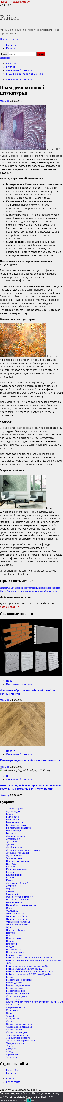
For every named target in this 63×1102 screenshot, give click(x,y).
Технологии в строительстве (21, 1040)
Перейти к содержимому (15, 1)
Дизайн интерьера (15, 847)
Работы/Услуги (14, 955)
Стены (9, 1021)
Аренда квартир (14, 808)
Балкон (9, 814)
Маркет (10, 888)
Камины (10, 866)
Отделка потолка (15, 913)
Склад (9, 1013)
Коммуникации (14, 874)
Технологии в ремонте (18, 1037)
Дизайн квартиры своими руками (23, 850)
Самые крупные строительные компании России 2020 (34, 1002)
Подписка (5, 57)
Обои (9, 908)
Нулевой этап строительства (21, 905)
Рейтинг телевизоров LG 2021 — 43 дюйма (29, 974)
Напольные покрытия (17, 899)
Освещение (12, 910)
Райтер (10, 17)
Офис (9, 927)
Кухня (9, 880)
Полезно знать (13, 938)
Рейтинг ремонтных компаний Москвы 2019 (29, 971)
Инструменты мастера (17, 861)
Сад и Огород (13, 999)
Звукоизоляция (14, 855)
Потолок (10, 941)
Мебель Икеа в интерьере (19, 897)
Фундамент (12, 1054)
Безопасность (13, 819)
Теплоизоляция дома (17, 1035)
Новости (11, 680)
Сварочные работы (16, 1007)
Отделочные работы (16, 916)
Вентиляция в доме (16, 825)
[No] (32, 1100)
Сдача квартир (13, 1010)
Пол (8, 935)
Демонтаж (11, 841)
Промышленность (15, 952)
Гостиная (11, 833)
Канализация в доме (16, 869)
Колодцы (11, 872)
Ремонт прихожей (15, 990)
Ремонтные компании (17, 993)
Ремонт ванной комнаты (19, 979)
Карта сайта (12, 48)
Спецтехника (13, 1018)
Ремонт (10, 977)
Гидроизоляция (14, 830)
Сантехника (12, 1004)
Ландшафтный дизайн (17, 883)
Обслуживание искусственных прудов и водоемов (30, 587)
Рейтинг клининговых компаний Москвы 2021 (31, 957)
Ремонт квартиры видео (18, 985)
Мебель (10, 891)
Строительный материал (19, 1024)
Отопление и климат (17, 924)
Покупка (10, 932)
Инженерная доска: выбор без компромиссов (30, 760)
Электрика (11, 1057)
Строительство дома (16, 1032)
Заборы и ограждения (17, 852)
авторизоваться (9, 607)
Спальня (10, 1015)
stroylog (5, 101)
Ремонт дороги (14, 982)
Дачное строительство (17, 836)
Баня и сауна (12, 816)
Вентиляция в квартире (18, 827)
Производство (13, 949)
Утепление (11, 1049)
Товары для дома (15, 1043)
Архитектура (13, 811)
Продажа (10, 946)
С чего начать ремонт (17, 996)
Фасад (9, 1051)
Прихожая (11, 944)
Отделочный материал (19, 79)
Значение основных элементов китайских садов (28, 591)
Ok (29, 1100)
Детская (10, 844)
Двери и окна (13, 839)
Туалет (9, 1046)
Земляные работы (15, 858)
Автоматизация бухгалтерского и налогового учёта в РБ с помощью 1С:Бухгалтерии (30, 787)
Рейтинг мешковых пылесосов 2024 (25, 968)
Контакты (11, 45)
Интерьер (11, 863)
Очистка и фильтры (16, 930)
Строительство (14, 1029)
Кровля (10, 877)
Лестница (11, 886)
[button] (9, 39)
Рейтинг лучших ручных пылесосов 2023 (27, 966)
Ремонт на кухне (15, 988)
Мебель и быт (13, 894)
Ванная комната (14, 822)
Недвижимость (14, 902)
